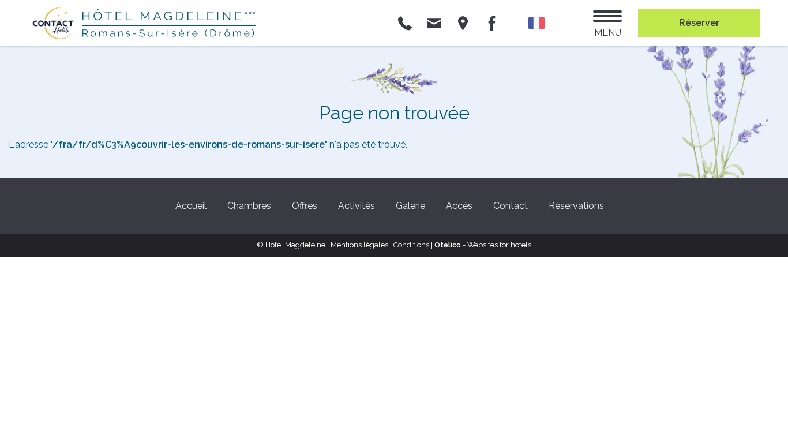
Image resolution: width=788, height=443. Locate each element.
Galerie (410, 205)
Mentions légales (359, 245)
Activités (356, 205)
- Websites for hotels (482, 245)
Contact (510, 205)
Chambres (249, 205)
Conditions (411, 245)
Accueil (191, 205)
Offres (304, 205)
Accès (459, 205)
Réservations (576, 205)
